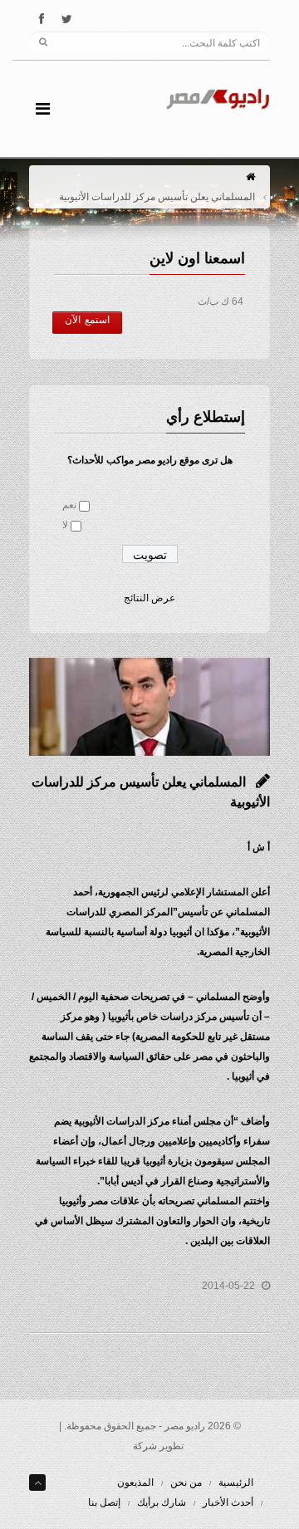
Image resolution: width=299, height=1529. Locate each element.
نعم (69, 505)
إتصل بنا (104, 1502)
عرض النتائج (149, 598)
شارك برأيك (161, 1502)
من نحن (186, 1482)
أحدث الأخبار (228, 1502)
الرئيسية (235, 1482)
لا (65, 525)
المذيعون (135, 1482)
